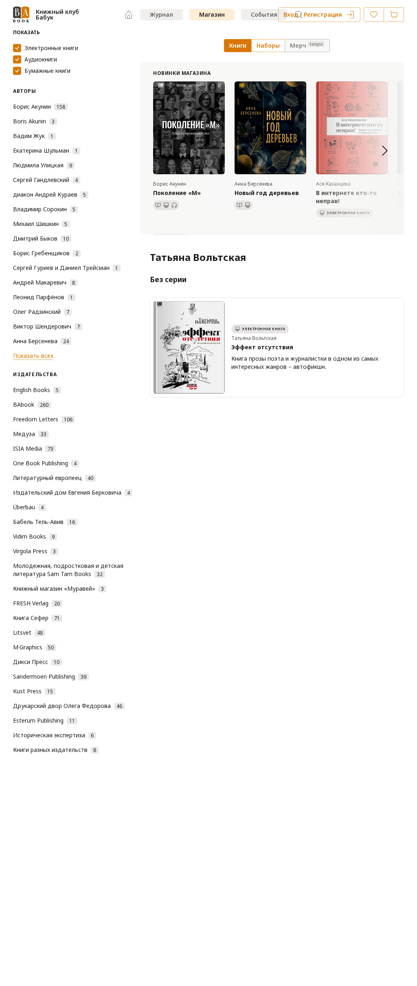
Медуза (29, 434)
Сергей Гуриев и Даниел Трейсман (65, 268)
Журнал (161, 14)
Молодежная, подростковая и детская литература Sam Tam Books (68, 570)
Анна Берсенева (41, 341)
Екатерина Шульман (45, 150)
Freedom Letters (42, 419)
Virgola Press (34, 551)
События (264, 14)
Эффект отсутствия (262, 347)
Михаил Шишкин (40, 224)
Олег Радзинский (41, 312)
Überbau (28, 507)
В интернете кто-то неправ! (346, 197)
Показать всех (33, 355)
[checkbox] (17, 48)
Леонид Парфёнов (43, 297)
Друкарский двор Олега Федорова (67, 706)
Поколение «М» (177, 193)
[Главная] (129, 15)
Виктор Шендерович (46, 326)
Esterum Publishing (44, 720)
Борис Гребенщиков (45, 253)
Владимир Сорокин (44, 209)
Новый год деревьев (267, 193)
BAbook (30, 404)
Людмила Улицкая (42, 165)
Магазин (212, 14)
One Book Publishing (45, 463)
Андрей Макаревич (44, 282)
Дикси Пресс (36, 662)
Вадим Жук (33, 136)
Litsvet (28, 632)
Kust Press (33, 691)
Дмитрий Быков (41, 238)
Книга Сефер (36, 618)
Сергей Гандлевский (45, 180)
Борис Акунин (39, 106)
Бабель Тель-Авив (44, 522)
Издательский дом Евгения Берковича (71, 492)
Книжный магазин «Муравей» (58, 588)
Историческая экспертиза (53, 735)
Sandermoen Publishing (49, 676)
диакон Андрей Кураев (49, 194)
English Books (36, 390)
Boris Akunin (34, 121)
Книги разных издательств (54, 750)
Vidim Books (34, 536)
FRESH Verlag (36, 603)
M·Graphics (33, 647)
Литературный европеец (53, 478)
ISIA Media (33, 448)
